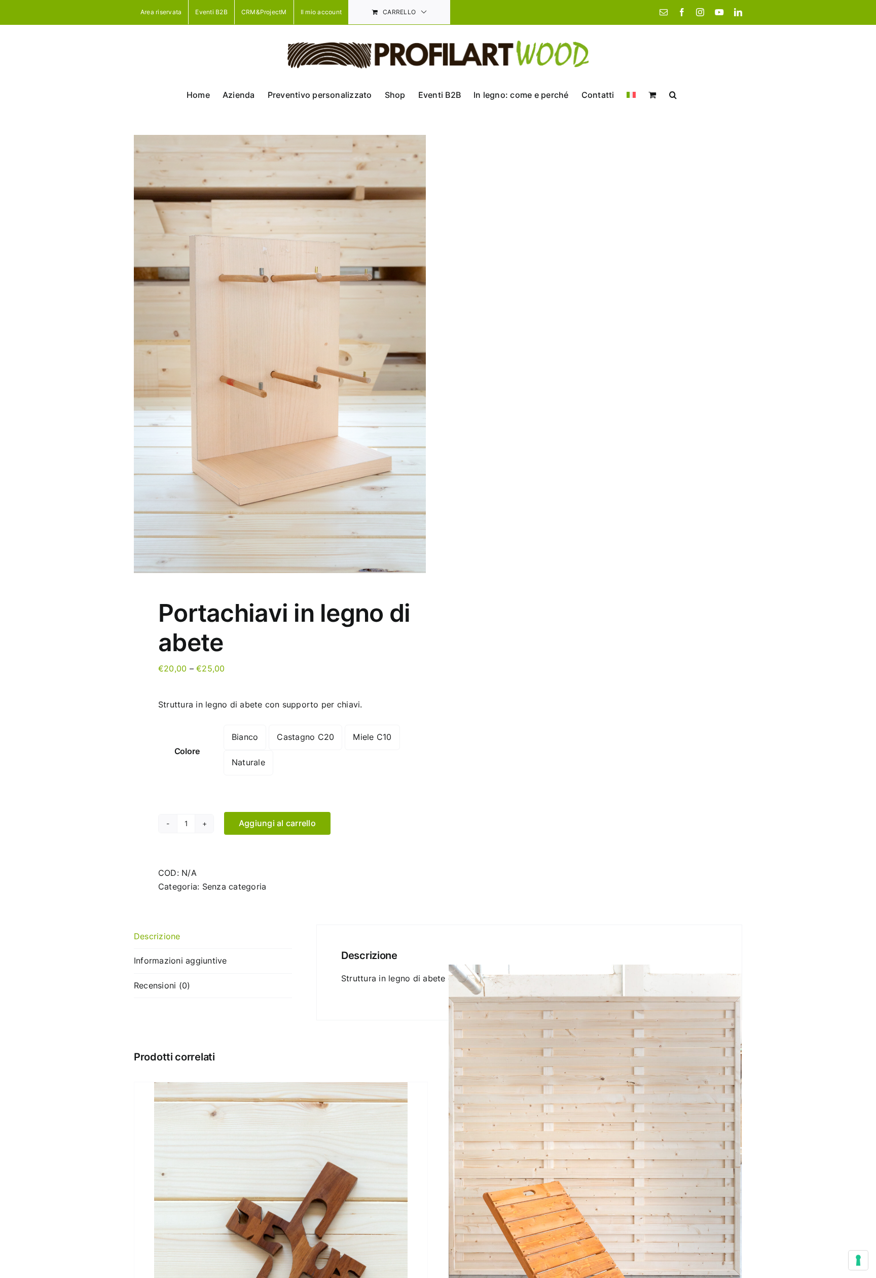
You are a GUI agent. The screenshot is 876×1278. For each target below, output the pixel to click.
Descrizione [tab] (157, 936)
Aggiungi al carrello (277, 823)
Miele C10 (372, 737)
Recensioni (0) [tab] (162, 985)
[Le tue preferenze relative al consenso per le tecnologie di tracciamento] (858, 1260)
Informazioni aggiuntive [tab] (180, 960)
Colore (187, 751)
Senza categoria (234, 886)
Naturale (248, 762)
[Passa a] (631, 95)
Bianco (245, 737)
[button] (673, 95)
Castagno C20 (305, 737)
